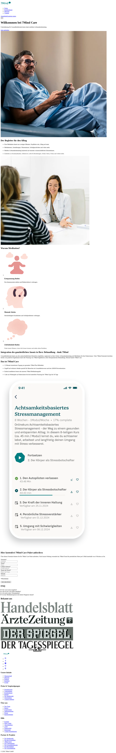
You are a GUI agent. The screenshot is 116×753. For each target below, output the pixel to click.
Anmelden (4, 16)
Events (6, 682)
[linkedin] (5, 664)
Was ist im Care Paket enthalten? (11, 591)
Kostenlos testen (11, 16)
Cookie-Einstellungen (10, 731)
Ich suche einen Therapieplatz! (11, 593)
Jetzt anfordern (5, 30)
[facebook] (5, 661)
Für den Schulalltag (9, 740)
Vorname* (4, 559)
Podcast (6, 679)
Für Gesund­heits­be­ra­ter (11, 745)
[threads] (5, 669)
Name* (3, 563)
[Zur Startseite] (6, 5)
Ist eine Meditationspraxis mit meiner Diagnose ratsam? (18, 595)
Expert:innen (8, 709)
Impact (6, 708)
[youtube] (5, 666)
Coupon (6, 13)
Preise (6, 8)
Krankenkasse (8, 10)
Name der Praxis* (6, 570)
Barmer (6, 694)
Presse (6, 713)
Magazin (6, 11)
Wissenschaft (8, 676)
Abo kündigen (8, 725)
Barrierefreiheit (8, 714)
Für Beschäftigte (9, 746)
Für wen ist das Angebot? (9, 590)
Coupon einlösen (9, 699)
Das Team (7, 706)
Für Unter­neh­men (9, 743)
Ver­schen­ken (8, 698)
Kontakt (6, 721)
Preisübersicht (8, 689)
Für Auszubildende (9, 748)
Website (3, 574)
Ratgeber (7, 681)
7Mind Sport (8, 742)
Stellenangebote (8, 711)
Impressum (7, 730)
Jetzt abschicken (5, 582)
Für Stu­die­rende (9, 738)
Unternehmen (8, 691)
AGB (6, 726)
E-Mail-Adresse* (6, 566)
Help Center (7, 723)
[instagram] (5, 659)
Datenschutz (7, 728)
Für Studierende (9, 696)
